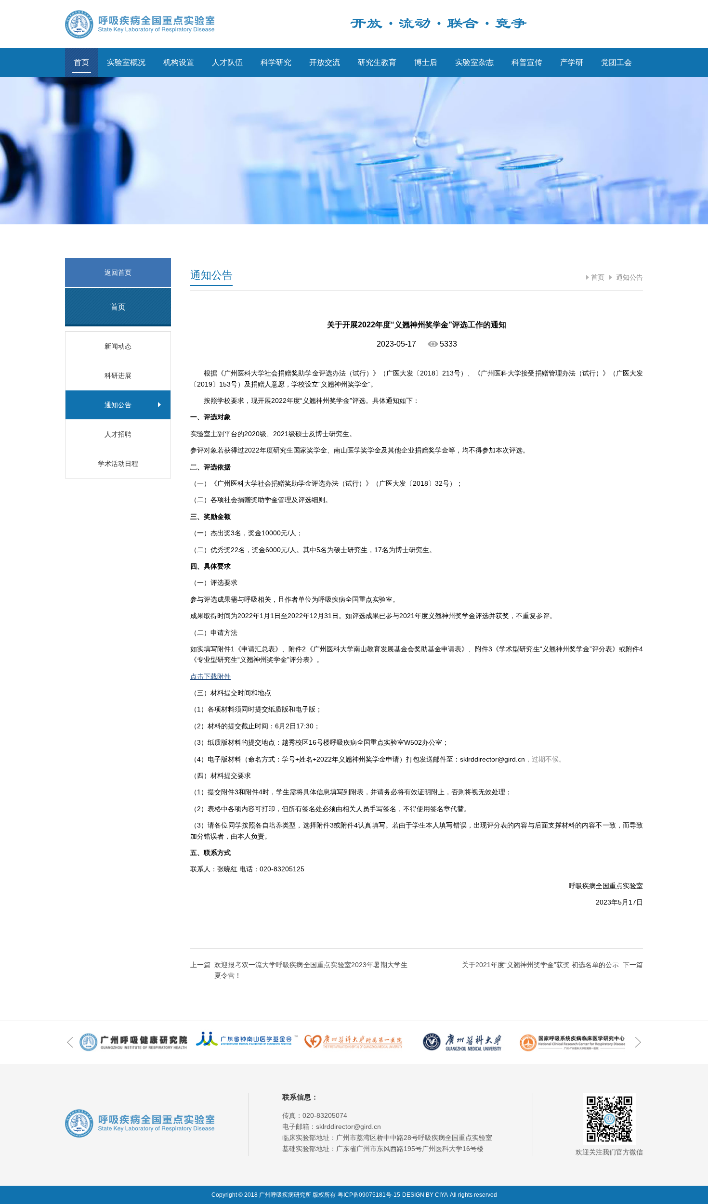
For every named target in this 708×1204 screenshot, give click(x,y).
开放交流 (324, 62)
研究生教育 (377, 62)
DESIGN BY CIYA (425, 1194)
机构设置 (178, 62)
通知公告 (628, 277)
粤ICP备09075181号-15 (369, 1194)
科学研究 (276, 62)
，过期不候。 (545, 759)
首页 (81, 62)
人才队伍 (227, 62)
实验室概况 (126, 62)
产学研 (571, 62)
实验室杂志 (474, 62)
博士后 (425, 62)
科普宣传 (526, 62)
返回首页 (118, 272)
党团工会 (616, 62)
